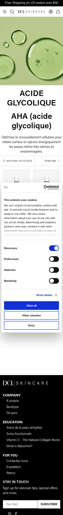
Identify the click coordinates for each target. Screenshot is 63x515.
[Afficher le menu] (4, 12)
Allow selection (31, 315)
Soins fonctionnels (18, 434)
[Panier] (58, 12)
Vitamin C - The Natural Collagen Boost (33, 440)
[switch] (54, 259)
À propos (12, 401)
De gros (11, 413)
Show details (44, 295)
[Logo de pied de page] (25, 383)
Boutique (12, 407)
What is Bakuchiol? (19, 446)
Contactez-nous (17, 461)
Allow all (31, 305)
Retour (10, 473)
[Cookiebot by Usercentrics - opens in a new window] (44, 187)
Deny (31, 325)
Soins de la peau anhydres (24, 428)
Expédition (13, 467)
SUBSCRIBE (49, 504)
